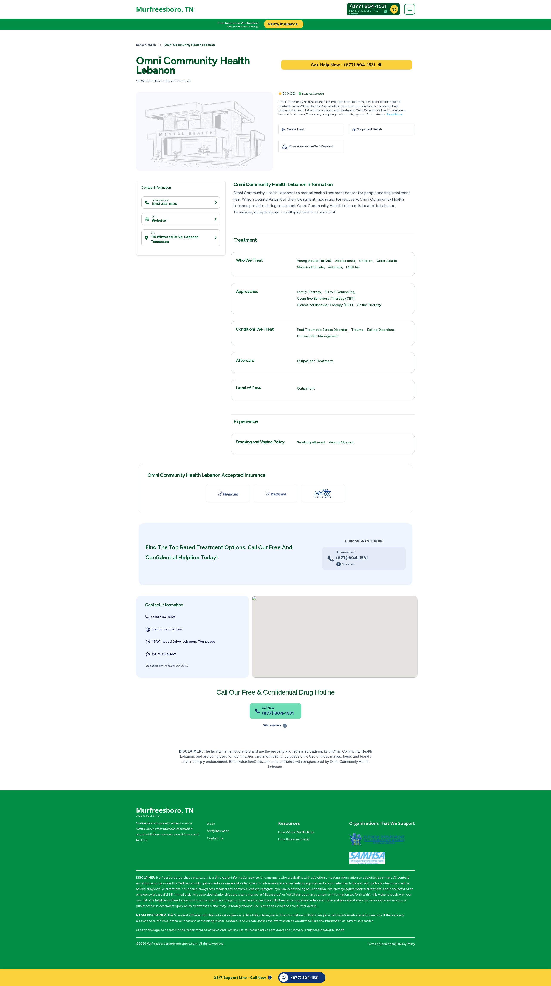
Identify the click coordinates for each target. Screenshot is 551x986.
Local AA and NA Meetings (296, 832)
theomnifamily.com (166, 629)
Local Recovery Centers (294, 839)
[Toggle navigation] (409, 9)
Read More (395, 114)
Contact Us (215, 838)
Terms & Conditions (381, 944)
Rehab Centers (146, 45)
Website (159, 220)
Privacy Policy (406, 944)
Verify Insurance (218, 831)
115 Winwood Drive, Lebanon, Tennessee (175, 239)
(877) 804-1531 (368, 6)
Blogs (211, 824)
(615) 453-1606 (164, 204)
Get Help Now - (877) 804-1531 (343, 64)
